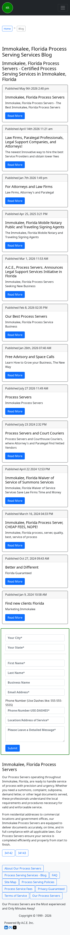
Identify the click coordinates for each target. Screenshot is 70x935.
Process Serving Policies (38, 882)
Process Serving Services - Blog (25, 875)
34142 (8, 853)
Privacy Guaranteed (51, 889)
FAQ (54, 875)
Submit (12, 748)
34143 (22, 853)
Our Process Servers (46, 896)
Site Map (10, 882)
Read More (15, 116)
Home (7, 28)
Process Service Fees (18, 889)
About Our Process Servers (22, 868)
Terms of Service (15, 896)
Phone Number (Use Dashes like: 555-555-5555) (33, 703)
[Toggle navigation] (63, 7)
